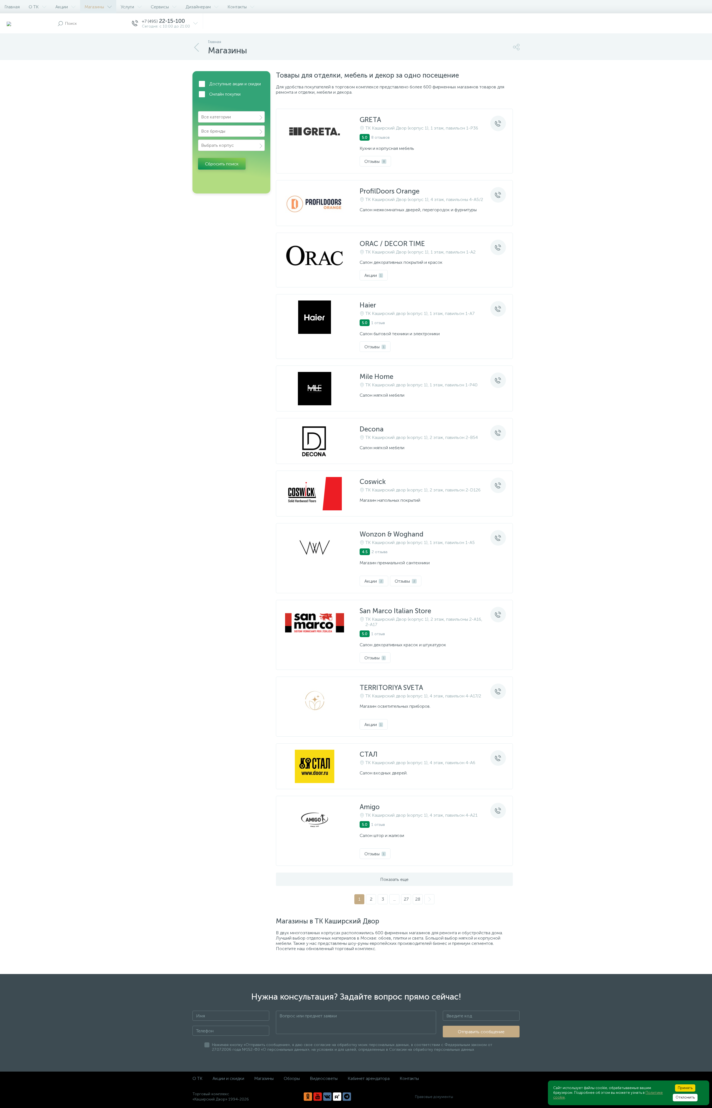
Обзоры (292, 1078)
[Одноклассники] (308, 1096)
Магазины (94, 6)
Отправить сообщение (481, 1031)
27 (406, 899)
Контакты (237, 6)
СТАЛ (368, 754)
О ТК (34, 6)
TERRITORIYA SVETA (391, 688)
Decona (372, 429)
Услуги (127, 6)
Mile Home (376, 376)
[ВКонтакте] (327, 1096)
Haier (368, 305)
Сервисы (160, 6)
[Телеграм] (347, 1096)
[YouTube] (317, 1096)
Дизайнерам (198, 6)
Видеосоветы (324, 1078)
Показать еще (394, 879)
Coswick (373, 482)
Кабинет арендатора (369, 1078)
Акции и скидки (228, 1078)
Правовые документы (434, 1097)
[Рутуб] (337, 1096)
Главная (12, 6)
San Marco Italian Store (395, 611)
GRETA (370, 120)
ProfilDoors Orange (389, 191)
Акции (61, 6)
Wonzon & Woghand (391, 534)
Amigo (370, 807)
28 (417, 899)
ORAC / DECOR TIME (392, 244)
